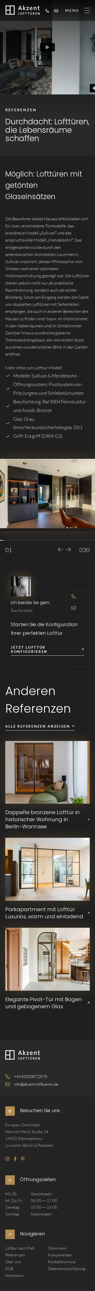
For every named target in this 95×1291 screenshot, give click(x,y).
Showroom (57, 1248)
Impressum (14, 1275)
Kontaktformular (62, 1261)
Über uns (13, 1261)
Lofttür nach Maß (20, 1248)
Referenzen (15, 1255)
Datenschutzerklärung (67, 1268)
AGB (9, 1268)
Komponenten (60, 1255)
